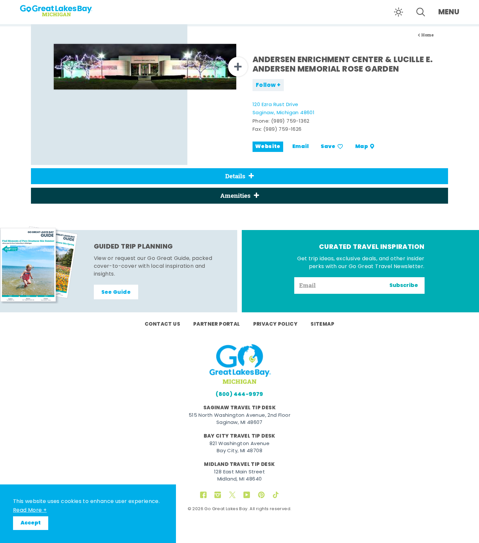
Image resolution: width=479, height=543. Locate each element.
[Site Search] (421, 12)
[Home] (68, 8)
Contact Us (162, 324)
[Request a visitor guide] (39, 265)
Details (235, 176)
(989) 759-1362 (290, 121)
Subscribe (403, 285)
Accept (31, 523)
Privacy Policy (275, 324)
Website (268, 146)
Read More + (30, 510)
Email (300, 146)
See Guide (116, 292)
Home (427, 35)
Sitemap (322, 324)
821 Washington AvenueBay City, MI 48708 (239, 447)
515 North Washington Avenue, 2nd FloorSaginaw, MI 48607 (239, 419)
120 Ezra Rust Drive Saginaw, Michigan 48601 (283, 109)
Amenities (235, 195)
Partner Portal (216, 324)
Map (361, 146)
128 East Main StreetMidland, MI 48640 (239, 476)
